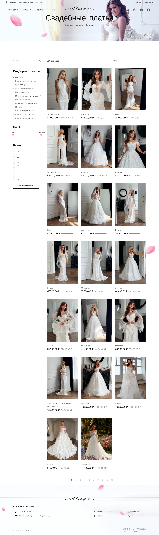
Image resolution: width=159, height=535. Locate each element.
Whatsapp (134, 512)
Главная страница (74, 25)
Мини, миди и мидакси (27, 103)
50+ (18, 107)
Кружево (21, 85)
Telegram (99, 516)
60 (18, 179)
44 (18, 157)
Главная (12, 10)
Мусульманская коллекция (28, 96)
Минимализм (22, 100)
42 (18, 154)
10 (112, 480)
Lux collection (22, 92)
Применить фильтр (26, 185)
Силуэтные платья (25, 88)
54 (18, 171)
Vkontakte (100, 512)
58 (18, 177)
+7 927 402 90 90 (146, 2)
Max (132, 516)
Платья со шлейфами (26, 118)
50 (18, 166)
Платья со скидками (25, 81)
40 (18, 152)
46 (18, 160)
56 (18, 174)
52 (17, 168)
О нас (55, 10)
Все (19, 77)
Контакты (41, 10)
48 (18, 163)
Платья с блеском (24, 114)
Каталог (27, 10)
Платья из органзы (25, 111)
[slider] (13, 135)
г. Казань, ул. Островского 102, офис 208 (25, 2)
